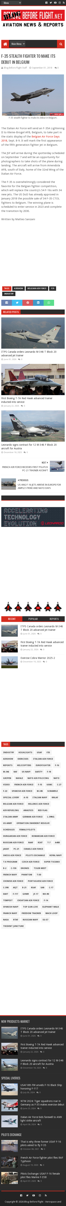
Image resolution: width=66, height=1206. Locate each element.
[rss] (63, 3)
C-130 (13, 868)
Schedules (9, 830)
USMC (49, 784)
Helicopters (24, 765)
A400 (57, 842)
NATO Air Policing (38, 778)
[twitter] (51, 3)
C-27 (59, 784)
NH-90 (46, 894)
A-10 (26, 797)
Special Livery (11, 797)
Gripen (7, 778)
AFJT (15, 887)
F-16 (57, 765)
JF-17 (35, 894)
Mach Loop (51, 913)
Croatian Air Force (28, 900)
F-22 (5, 791)
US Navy (26, 772)
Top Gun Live (30, 907)
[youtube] (55, 3)
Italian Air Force (43, 759)
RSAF (33, 887)
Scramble (52, 791)
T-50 (39, 875)
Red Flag (42, 810)
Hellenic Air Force (38, 804)
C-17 (51, 887)
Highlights (25, 752)
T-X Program (10, 862)
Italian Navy (39, 797)
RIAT (40, 842)
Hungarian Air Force (15, 836)
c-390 (5, 887)
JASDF (6, 849)
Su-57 (45, 920)
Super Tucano (52, 862)
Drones (25, 868)
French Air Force (23, 784)
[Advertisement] (33, 31)
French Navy (10, 875)
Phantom (26, 875)
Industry (9, 294)
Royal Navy (56, 855)
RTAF (15, 920)
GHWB (26, 894)
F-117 (15, 894)
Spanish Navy (10, 907)
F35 (52, 288)
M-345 (40, 791)
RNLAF (55, 797)
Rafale (19, 778)
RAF (15, 772)
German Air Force (33, 817)
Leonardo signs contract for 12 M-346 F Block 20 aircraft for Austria (29, 446)
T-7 (48, 842)
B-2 (4, 868)
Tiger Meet (40, 868)
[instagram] (59, 3)
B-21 (24, 887)
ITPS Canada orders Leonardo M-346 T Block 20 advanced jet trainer (28, 353)
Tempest (8, 900)
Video (6, 784)
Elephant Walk (50, 907)
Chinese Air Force (13, 881)
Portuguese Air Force (40, 881)
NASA (6, 920)
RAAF (30, 842)
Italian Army (10, 817)
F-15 (40, 784)
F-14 (46, 900)
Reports (7, 765)
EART (5, 894)
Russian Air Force (13, 842)
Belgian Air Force (36, 288)
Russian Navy (30, 920)
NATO (56, 778)
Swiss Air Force (12, 855)
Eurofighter (43, 765)
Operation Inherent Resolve (33, 823)
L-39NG (50, 817)
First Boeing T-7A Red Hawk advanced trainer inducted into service (26, 400)
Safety (38, 772)
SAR (42, 887)
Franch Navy (10, 913)
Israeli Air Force (33, 849)
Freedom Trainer (31, 913)
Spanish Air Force (22, 791)
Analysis (28, 810)
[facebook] (46, 3)
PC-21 (16, 849)
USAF (39, 752)
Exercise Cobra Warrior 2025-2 (38, 657)
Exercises (23, 759)
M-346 (6, 772)
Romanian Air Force (43, 836)
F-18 (49, 772)
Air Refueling (11, 810)
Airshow (18, 288)
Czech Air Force (30, 862)
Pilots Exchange (35, 855)
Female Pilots (27, 830)
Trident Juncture (13, 926)
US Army (7, 823)
